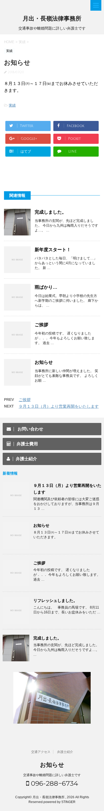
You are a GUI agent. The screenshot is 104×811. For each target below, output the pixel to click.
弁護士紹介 (65, 752)
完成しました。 (50, 212)
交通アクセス (40, 752)
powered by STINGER (59, 802)
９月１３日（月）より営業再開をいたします (59, 406)
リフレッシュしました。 (55, 600)
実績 (12, 105)
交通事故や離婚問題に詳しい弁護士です (52, 775)
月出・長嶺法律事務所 (52, 18)
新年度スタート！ (53, 249)
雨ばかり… (46, 287)
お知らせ (44, 362)
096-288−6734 (53, 783)
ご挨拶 (41, 324)
